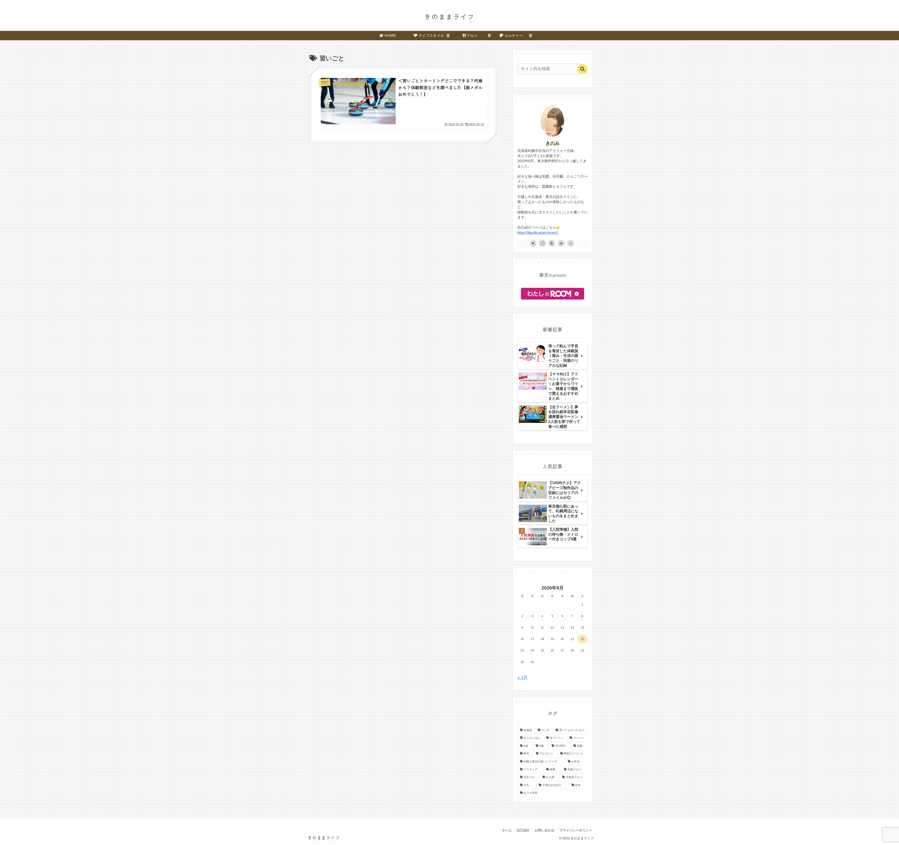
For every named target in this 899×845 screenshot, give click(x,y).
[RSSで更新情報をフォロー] (571, 243)
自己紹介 (523, 830)
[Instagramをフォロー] (542, 243)
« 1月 (522, 677)
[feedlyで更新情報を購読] (561, 243)
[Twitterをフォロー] (533, 243)
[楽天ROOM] (552, 243)
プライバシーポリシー (575, 830)
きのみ (552, 143)
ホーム (507, 830)
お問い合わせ (544, 830)
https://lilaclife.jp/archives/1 (537, 232)
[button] (582, 69)
